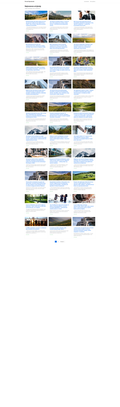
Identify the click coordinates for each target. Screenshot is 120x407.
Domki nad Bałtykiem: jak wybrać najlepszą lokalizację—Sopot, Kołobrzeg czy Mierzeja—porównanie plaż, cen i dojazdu (36, 206)
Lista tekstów (86, 1)
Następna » (62, 241)
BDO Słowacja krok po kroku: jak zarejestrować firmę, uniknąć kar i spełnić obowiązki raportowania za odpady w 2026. (36, 46)
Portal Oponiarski (29, 1)
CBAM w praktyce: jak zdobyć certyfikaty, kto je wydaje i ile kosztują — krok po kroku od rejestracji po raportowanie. (35, 69)
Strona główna (92, 1)
